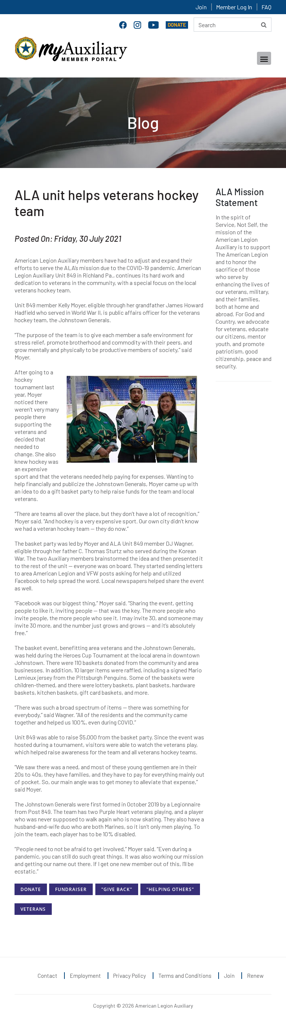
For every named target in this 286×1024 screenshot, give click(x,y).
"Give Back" (116, 889)
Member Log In (234, 6)
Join (201, 6)
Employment (85, 975)
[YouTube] (154, 23)
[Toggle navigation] (264, 58)
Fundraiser (71, 889)
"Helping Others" (170, 889)
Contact (47, 975)
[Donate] (177, 23)
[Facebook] (123, 23)
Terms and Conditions (185, 975)
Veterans (33, 909)
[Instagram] (138, 23)
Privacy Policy (129, 975)
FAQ (266, 6)
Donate (30, 889)
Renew (255, 975)
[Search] (263, 25)
